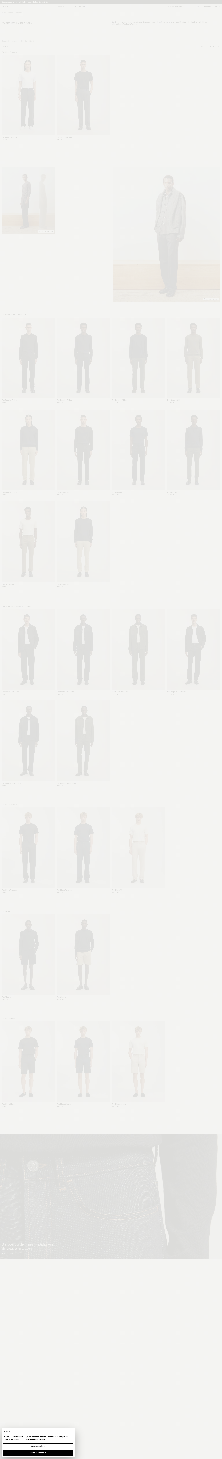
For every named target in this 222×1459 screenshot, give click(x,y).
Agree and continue (38, 1453)
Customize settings (38, 1446)
